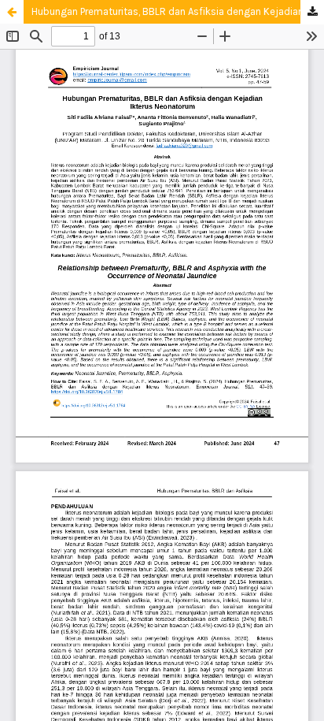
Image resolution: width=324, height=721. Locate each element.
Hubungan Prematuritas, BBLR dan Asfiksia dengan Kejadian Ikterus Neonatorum (177, 11)
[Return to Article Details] (12, 12)
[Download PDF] (312, 12)
